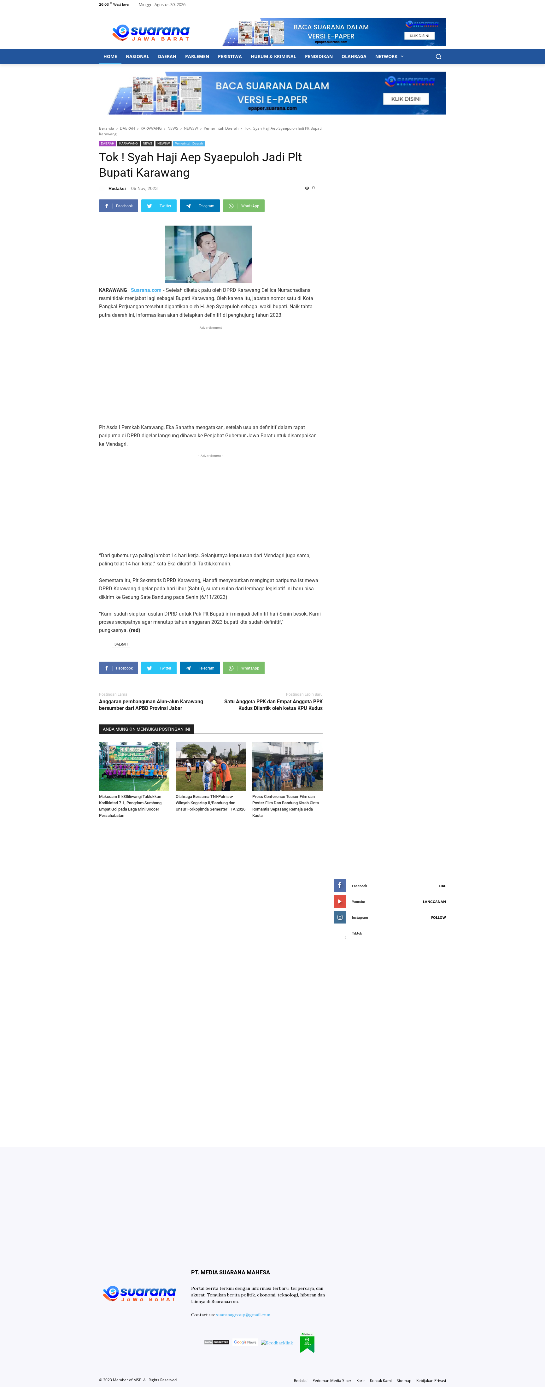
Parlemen (197, 56)
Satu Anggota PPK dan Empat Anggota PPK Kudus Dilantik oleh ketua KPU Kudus (273, 705)
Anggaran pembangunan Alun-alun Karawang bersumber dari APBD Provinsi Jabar (151, 705)
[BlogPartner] (307, 1343)
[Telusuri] (438, 56)
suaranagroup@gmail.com (243, 1315)
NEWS (147, 143)
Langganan (434, 901)
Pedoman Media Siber (332, 1380)
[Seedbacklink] (277, 1343)
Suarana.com (146, 290)
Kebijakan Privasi (431, 1380)
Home (110, 56)
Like (442, 885)
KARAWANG (128, 143)
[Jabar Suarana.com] (151, 32)
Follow (438, 917)
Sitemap (404, 1380)
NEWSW (163, 143)
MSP (137, 1380)
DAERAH (107, 143)
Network (387, 56)
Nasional (137, 56)
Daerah (167, 56)
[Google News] (245, 1343)
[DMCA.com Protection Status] (216, 1343)
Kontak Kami (381, 1380)
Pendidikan (319, 56)
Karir (360, 1380)
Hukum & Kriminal (273, 56)
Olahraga (354, 56)
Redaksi (301, 1380)
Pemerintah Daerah (189, 143)
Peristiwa (230, 56)
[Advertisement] (211, 375)
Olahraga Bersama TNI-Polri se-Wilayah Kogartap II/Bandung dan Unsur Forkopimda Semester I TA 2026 (210, 803)
